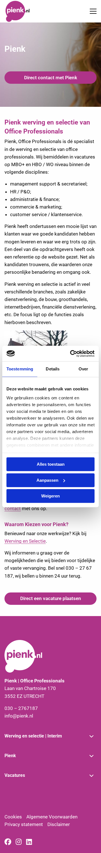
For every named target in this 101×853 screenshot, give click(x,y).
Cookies (13, 817)
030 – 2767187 (21, 708)
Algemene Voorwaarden (51, 817)
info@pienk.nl (18, 716)
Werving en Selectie (25, 541)
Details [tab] (52, 368)
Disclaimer (58, 824)
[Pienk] (25, 11)
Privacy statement (23, 824)
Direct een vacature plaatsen (50, 598)
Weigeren (50, 496)
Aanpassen (47, 480)
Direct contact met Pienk (50, 77)
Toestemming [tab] (19, 368)
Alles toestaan (51, 464)
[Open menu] (91, 11)
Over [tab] (83, 368)
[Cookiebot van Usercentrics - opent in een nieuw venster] (71, 353)
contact (12, 508)
